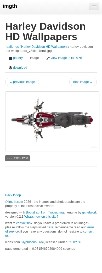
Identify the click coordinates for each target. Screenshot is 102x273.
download (19, 67)
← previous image (22, 82)
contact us (23, 223)
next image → (83, 82)
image (34, 58)
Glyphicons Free (32, 242)
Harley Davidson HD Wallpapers (44, 47)
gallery (17, 58)
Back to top (13, 195)
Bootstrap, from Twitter (41, 212)
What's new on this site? (41, 216)
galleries (13, 47)
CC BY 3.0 (74, 242)
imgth (10, 6)
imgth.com (15, 202)
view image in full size (66, 58)
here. (50, 227)
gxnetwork (89, 212)
